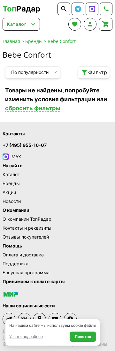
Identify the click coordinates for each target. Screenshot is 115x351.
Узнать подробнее (26, 336)
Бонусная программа (26, 272)
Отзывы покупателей (26, 237)
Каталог (11, 174)
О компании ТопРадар (27, 219)
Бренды (33, 41)
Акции (9, 192)
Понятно (83, 336)
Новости (12, 201)
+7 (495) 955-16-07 (25, 145)
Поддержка (15, 263)
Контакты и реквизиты (27, 228)
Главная (11, 41)
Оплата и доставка (23, 254)
